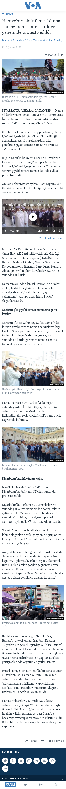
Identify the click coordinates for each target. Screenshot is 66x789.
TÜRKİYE (7, 14)
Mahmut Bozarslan (13, 40)
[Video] (26, 785)
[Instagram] (41, 785)
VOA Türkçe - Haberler (22, 209)
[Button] (51, 55)
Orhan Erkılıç (54, 40)
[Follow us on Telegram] (36, 761)
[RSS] (44, 761)
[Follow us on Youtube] (21, 761)
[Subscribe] (5, 769)
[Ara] (56, 785)
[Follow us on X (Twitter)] (13, 761)
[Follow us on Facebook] (5, 761)
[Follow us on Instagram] (29, 761)
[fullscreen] (60, 230)
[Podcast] (52, 761)
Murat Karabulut (35, 40)
